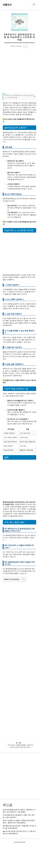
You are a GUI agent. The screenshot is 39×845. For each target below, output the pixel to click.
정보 (20, 742)
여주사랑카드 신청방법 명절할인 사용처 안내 (20, 745)
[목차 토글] (22, 579)
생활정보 (7, 4)
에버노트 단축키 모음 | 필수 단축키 (20, 747)
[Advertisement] (19, 71)
